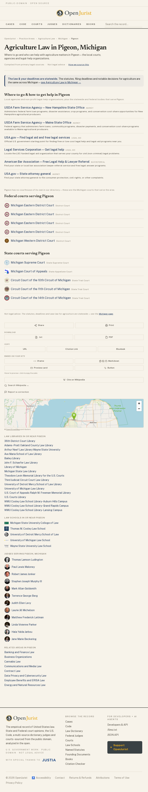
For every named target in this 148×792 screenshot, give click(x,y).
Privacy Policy (14, 782)
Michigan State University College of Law (34, 522)
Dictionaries (71, 24)
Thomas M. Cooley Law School (27, 528)
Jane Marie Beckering (24, 639)
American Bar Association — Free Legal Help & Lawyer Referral (47, 161)
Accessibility (41, 777)
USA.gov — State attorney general (27, 173)
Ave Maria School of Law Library (23, 454)
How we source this (78, 64)
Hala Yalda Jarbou (22, 631)
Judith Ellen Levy (21, 603)
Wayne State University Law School (30, 546)
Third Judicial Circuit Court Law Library (26, 480)
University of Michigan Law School (30, 540)
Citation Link (71, 349)
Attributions (103, 777)
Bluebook (120, 349)
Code (23, 24)
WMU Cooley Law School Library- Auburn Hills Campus (35, 501)
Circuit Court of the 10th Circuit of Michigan (41, 280)
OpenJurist (10, 38)
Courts (37, 24)
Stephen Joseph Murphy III (27, 581)
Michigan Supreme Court (28, 262)
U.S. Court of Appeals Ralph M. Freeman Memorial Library (37, 492)
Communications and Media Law (23, 666)
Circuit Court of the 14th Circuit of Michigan (41, 298)
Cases (10, 24)
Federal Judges (74, 735)
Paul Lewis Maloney (23, 566)
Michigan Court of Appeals (29, 271)
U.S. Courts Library (15, 497)
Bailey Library (12, 458)
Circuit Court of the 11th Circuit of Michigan (40, 289)
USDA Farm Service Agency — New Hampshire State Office (44, 107)
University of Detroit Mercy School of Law (34, 534)
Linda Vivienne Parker (24, 624)
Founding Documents (77, 754)
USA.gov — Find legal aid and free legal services (37, 137)
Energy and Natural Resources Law (24, 685)
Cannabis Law (12, 661)
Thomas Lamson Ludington (27, 559)
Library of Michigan (15, 467)
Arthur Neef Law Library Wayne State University (32, 449)
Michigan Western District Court (33, 240)
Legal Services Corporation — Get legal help (34, 149)
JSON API (113, 734)
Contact (60, 777)
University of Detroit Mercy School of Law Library (33, 484)
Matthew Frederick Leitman (28, 617)
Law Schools (72, 745)
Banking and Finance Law (19, 652)
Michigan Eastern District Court (32, 205)
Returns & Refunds (80, 777)
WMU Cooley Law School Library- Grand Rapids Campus (36, 505)
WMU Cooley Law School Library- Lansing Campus (33, 510)
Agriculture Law (46, 38)
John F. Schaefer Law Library (21, 462)
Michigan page (106, 314)
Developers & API (117, 724)
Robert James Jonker (23, 574)
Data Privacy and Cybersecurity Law (25, 675)
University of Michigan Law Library (24, 488)
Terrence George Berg (25, 595)
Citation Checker (75, 763)
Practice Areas (27, 38)
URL (25, 349)
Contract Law (12, 671)
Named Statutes (75, 749)
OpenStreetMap (13, 429)
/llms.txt (112, 729)
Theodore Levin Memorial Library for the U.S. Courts (34, 475)
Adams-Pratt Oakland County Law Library (28, 445)
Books (90, 24)
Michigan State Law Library (20, 471)
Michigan (63, 38)
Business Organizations (18, 656)
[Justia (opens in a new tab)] (49, 760)
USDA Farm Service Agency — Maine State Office (37, 122)
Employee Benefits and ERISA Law (24, 680)
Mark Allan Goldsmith (24, 588)
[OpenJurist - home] (74, 13)
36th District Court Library (19, 441)
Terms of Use (121, 777)
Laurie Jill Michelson (23, 610)
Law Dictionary (74, 731)
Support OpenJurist (119, 747)
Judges (52, 24)
